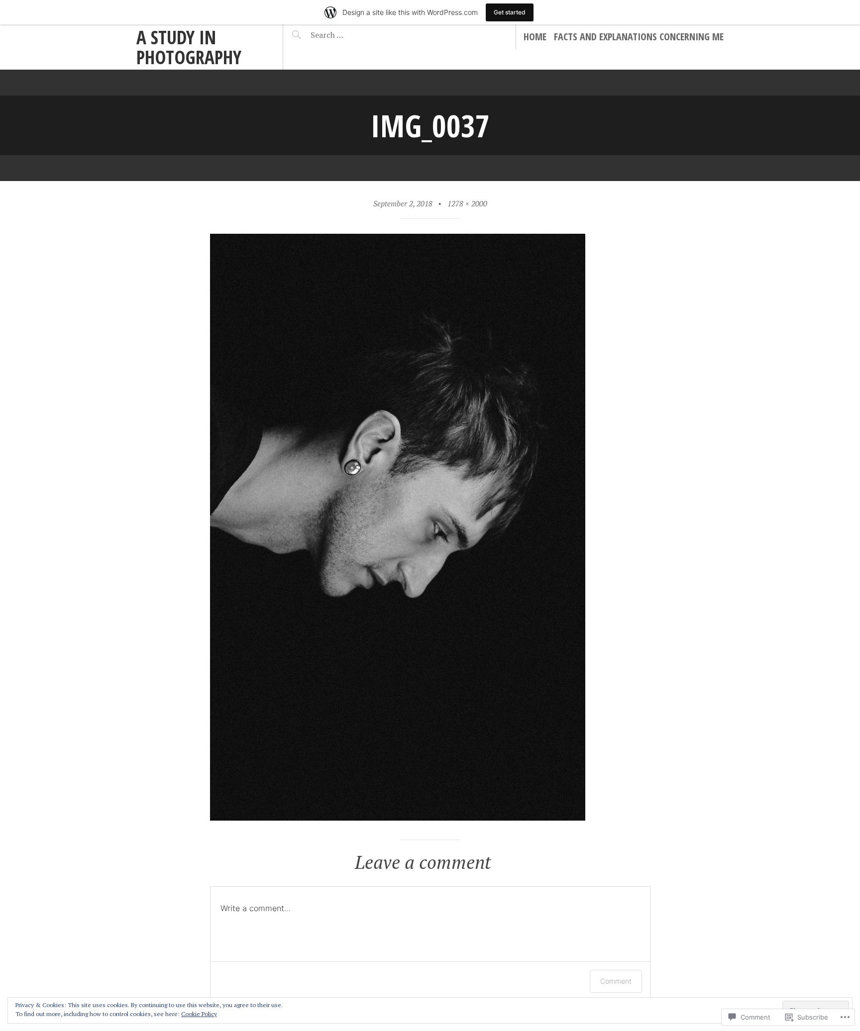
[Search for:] (352, 34)
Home (535, 36)
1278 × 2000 (467, 203)
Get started (510, 12)
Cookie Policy (199, 1014)
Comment (616, 981)
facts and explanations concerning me (639, 36)
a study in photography (188, 47)
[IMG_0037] (397, 817)
